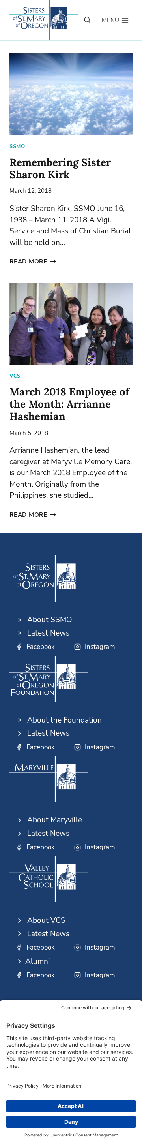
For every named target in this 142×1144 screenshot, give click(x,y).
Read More (32, 261)
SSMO (17, 146)
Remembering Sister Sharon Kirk (60, 168)
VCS (15, 376)
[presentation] (71, 94)
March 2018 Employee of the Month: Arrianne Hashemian (69, 404)
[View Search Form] (87, 20)
